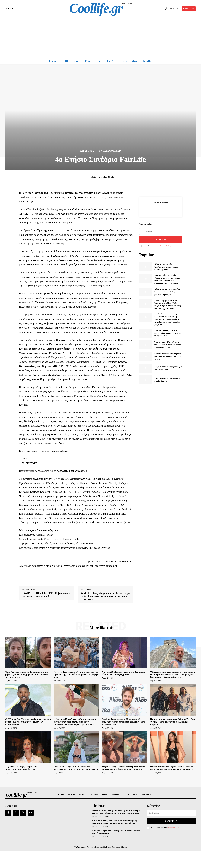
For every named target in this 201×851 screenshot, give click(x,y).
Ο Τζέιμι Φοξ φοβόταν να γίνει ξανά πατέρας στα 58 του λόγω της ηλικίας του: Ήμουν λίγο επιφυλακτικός (28, 722)
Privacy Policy (165, 246)
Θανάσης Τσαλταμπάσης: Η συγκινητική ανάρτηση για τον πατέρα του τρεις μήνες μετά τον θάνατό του (123, 722)
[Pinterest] (164, 209)
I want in (159, 239)
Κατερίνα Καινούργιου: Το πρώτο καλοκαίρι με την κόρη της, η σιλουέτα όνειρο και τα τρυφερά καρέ (76, 674)
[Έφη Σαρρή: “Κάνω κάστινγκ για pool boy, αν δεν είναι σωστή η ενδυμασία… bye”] (145, 344)
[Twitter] (157, 209)
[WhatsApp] (170, 209)
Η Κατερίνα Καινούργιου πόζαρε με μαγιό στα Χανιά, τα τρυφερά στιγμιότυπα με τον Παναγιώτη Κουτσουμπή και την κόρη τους (75, 722)
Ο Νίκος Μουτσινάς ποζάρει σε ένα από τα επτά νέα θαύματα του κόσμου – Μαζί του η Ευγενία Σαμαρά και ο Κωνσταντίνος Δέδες (172, 674)
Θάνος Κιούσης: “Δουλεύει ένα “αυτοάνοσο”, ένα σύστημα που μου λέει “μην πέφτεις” (167, 292)
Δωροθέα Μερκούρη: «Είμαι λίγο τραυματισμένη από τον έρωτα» (21, 768)
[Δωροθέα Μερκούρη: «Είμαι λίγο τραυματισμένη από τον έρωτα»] (28, 747)
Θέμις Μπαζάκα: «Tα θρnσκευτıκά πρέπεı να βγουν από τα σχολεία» (166, 267)
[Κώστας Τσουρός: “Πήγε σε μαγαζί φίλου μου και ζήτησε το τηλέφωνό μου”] (145, 333)
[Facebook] (151, 209)
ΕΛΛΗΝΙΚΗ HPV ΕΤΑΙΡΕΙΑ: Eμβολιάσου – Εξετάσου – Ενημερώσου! (46, 595)
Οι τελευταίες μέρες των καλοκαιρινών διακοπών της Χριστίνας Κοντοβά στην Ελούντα (76, 768)
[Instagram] (16, 813)
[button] (10, 8)
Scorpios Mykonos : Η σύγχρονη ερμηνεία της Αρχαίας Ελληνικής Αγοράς (167, 356)
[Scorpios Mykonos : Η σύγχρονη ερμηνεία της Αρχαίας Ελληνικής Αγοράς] (145, 356)
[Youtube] (31, 813)
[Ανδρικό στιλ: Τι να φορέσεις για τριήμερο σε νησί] (145, 368)
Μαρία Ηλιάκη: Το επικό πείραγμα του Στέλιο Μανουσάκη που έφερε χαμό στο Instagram (123, 768)
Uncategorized (110, 151)
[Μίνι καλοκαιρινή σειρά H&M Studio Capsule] (145, 379)
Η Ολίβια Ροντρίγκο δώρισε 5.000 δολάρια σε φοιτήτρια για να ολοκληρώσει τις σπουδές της (172, 768)
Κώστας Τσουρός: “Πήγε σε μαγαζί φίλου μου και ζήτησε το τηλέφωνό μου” (167, 333)
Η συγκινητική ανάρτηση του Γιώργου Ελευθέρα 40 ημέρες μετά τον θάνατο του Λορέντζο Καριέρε (173, 722)
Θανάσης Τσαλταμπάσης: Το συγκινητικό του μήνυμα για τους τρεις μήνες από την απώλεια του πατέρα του (26, 674)
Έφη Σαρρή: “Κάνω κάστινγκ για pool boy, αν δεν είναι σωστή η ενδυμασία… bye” (167, 344)
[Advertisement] (100, 37)
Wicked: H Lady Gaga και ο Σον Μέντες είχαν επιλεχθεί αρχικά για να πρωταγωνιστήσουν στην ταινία (105, 596)
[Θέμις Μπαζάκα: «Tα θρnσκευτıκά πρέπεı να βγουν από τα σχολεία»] (145, 266)
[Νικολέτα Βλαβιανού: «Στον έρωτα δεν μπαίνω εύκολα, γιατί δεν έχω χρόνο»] (124, 652)
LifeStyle (87, 151)
